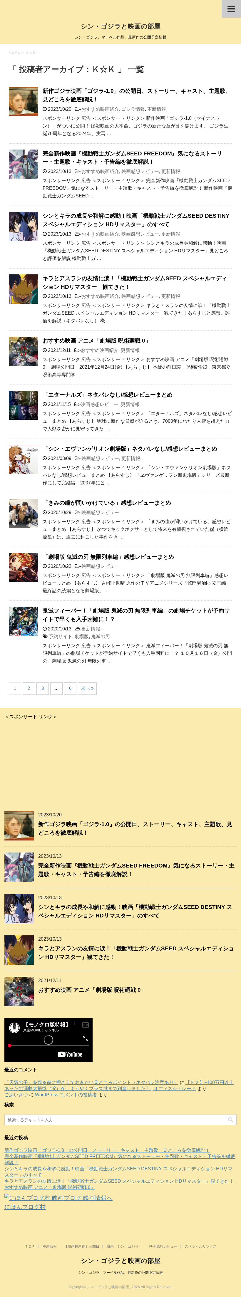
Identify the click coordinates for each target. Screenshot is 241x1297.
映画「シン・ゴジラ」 (124, 1246)
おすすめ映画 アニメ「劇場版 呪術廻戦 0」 (97, 341)
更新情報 (156, 109)
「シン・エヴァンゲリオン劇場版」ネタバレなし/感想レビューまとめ (130, 449)
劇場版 (82, 636)
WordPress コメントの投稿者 (66, 1094)
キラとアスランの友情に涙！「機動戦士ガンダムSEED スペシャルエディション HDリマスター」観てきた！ (119, 1181)
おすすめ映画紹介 (100, 109)
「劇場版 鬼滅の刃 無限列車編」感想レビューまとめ (108, 557)
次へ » (87, 688)
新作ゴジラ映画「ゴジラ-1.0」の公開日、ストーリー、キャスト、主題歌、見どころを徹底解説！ (107, 1150)
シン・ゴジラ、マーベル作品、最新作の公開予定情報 (120, 1273)
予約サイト (60, 636)
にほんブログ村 (25, 1207)
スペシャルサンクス (201, 1246)
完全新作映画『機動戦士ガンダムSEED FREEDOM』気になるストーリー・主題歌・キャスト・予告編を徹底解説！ (132, 157)
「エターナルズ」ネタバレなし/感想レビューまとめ (108, 395)
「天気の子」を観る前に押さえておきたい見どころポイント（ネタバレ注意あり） (91, 1082)
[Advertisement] (120, 761)
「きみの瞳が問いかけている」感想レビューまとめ (107, 503)
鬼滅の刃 (100, 636)
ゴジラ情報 (133, 109)
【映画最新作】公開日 (81, 1246)
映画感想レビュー (140, 171)
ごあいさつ (16, 1094)
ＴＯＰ (30, 1246)
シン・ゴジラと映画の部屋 (120, 26)
